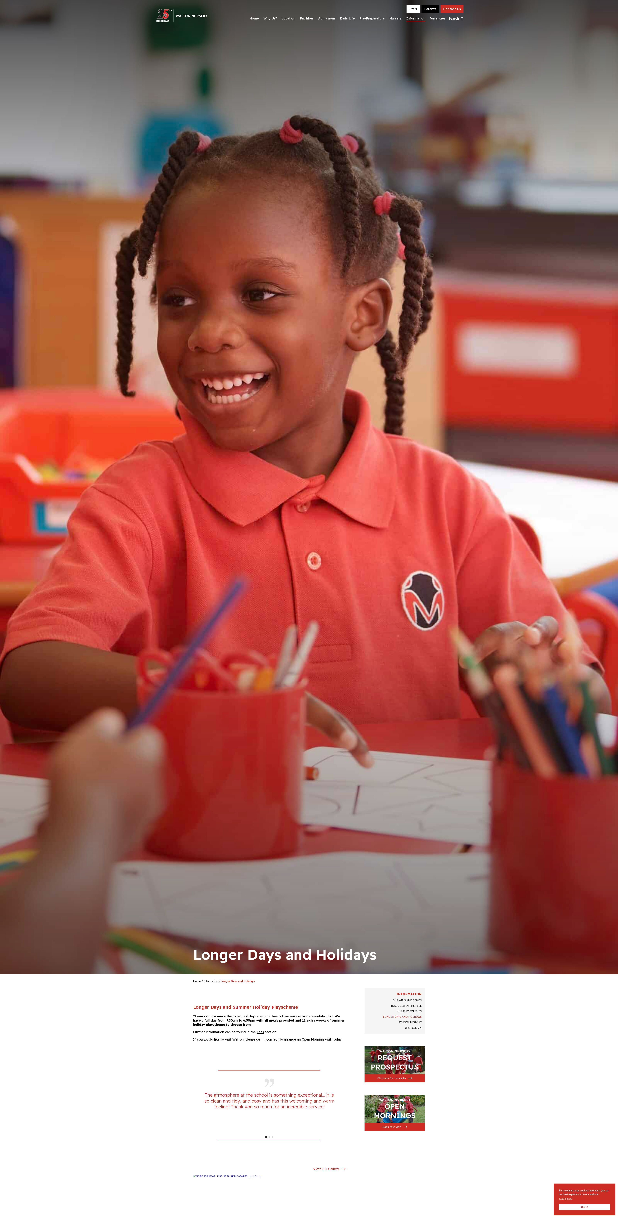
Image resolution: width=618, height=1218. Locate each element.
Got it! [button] (584, 1207)
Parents (430, 9)
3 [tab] (272, 1137)
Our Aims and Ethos (407, 1000)
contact (272, 1039)
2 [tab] (269, 1137)
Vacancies (437, 18)
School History (410, 1022)
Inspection (413, 1027)
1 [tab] (266, 1137)
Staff (413, 9)
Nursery (395, 18)
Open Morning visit (316, 1039)
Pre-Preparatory (372, 18)
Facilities (307, 18)
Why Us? (270, 18)
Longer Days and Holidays (402, 1016)
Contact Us (452, 9)
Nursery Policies (409, 1011)
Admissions (326, 18)
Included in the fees (406, 1005)
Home (254, 18)
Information (415, 18)
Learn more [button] (565, 1198)
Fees (260, 1032)
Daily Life (347, 18)
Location (288, 18)
